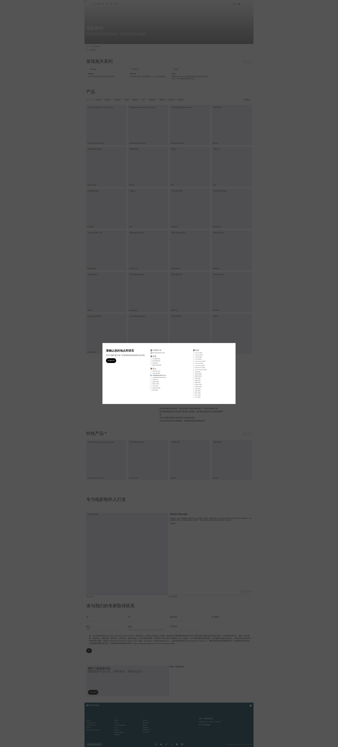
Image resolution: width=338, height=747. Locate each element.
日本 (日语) (155, 386)
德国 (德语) (198, 378)
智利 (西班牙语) (156, 361)
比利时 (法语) (198, 384)
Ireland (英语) (198, 357)
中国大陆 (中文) (156, 371)
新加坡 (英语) (155, 381)
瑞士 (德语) (198, 393)
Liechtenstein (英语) (200, 361)
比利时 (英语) (198, 386)
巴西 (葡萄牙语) (156, 358)
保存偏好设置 (111, 360)
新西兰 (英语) (155, 383)
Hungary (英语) (199, 355)
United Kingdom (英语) (201, 369)
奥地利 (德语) (198, 374)
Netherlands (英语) (200, 367)
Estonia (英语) (198, 352)
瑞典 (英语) (198, 390)
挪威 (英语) (198, 382)
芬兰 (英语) (198, 397)
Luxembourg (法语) (200, 365)
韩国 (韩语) (155, 390)
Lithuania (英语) (199, 363)
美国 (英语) (155, 363)
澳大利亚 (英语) (156, 388)
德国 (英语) (198, 380)
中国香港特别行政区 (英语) (159, 377)
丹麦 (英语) (198, 371)
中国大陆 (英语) (156, 373)
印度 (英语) (155, 379)
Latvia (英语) (198, 359)
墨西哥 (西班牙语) (156, 365)
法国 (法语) (198, 388)
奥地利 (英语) (198, 376)
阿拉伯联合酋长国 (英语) (158, 352)
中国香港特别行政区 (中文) (159, 375)
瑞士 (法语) (198, 395)
